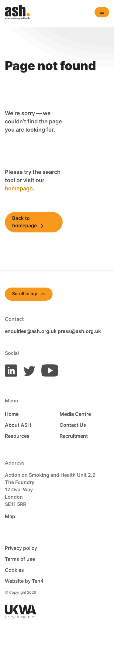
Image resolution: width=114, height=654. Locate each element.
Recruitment (74, 436)
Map (10, 516)
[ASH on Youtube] (47, 370)
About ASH (18, 425)
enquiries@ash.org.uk (31, 331)
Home (12, 414)
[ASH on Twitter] (26, 370)
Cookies (14, 570)
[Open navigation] (102, 12)
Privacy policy (21, 548)
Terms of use (20, 559)
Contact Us (73, 425)
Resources (17, 436)
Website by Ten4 (24, 581)
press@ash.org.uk (79, 331)
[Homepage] (17, 12)
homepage (19, 188)
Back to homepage (24, 221)
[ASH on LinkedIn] (11, 370)
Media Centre (75, 414)
